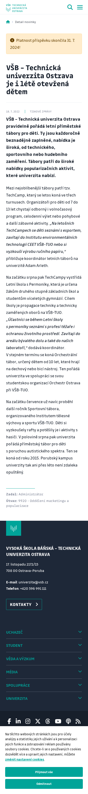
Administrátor (31, 494)
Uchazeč (14, 632)
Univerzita (16, 698)
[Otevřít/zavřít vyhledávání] (70, 8)
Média (12, 671)
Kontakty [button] (20, 604)
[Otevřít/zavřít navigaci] (80, 7)
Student (14, 645)
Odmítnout (44, 784)
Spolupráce (18, 685)
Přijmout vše (44, 772)
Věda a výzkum (20, 658)
